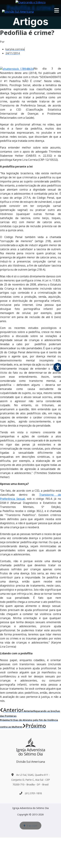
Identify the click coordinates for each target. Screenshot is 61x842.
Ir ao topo (32, 825)
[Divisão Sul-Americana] (30, 747)
